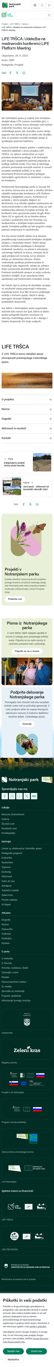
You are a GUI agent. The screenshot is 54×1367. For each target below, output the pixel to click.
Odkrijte (6, 808)
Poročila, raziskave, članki (15, 968)
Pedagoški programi (12, 853)
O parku (6, 952)
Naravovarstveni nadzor (14, 982)
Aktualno (6, 913)
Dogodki (6, 920)
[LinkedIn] (24, 73)
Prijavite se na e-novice (27, 651)
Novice (25, 24)
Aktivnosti (7, 877)
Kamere (6, 943)
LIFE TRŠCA (15, 24)
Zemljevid (6, 886)
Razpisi (5, 977)
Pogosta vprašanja (11, 996)
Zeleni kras (7, 895)
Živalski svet (8, 824)
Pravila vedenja (9, 900)
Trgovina (6, 867)
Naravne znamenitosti (13, 815)
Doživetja (6, 872)
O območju (7, 959)
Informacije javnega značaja (16, 1001)
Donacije (27, 724)
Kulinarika (7, 858)
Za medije (7, 987)
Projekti (5, 24)
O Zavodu (7, 963)
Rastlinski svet (9, 829)
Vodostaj (6, 934)
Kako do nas (8, 881)
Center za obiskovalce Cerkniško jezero (22, 849)
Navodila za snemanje (13, 991)
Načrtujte (6, 842)
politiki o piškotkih (37, 1327)
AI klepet (6, 905)
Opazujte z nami (10, 973)
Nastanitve (7, 863)
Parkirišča (7, 939)
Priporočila (7, 929)
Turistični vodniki (10, 891)
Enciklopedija (8, 833)
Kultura (5, 819)
